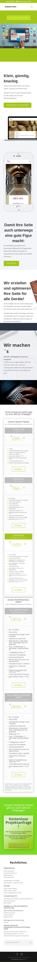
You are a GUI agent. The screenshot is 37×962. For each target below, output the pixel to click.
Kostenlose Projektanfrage (18, 18)
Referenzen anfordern (17, 105)
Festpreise (11, 263)
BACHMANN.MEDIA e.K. (18, 959)
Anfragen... (18, 469)
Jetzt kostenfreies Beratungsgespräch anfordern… (18, 845)
